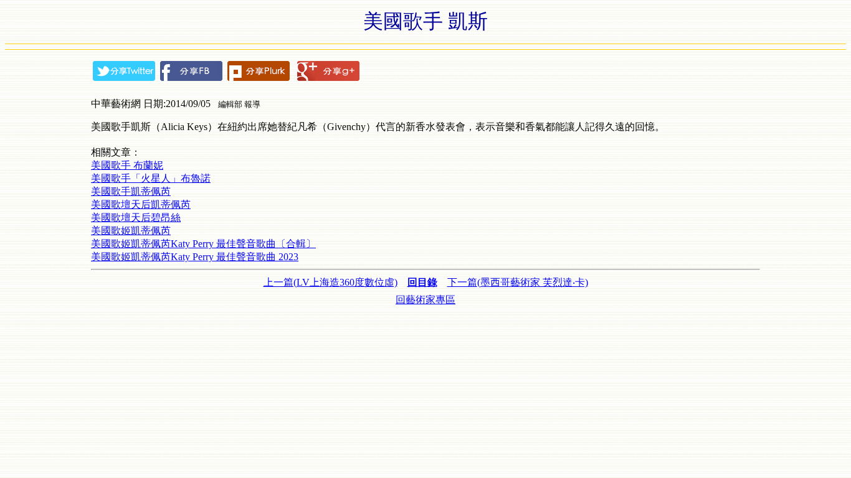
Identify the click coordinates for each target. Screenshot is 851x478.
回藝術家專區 (425, 299)
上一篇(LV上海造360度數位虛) (330, 282)
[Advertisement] (425, 335)
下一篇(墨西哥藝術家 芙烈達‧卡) (517, 282)
